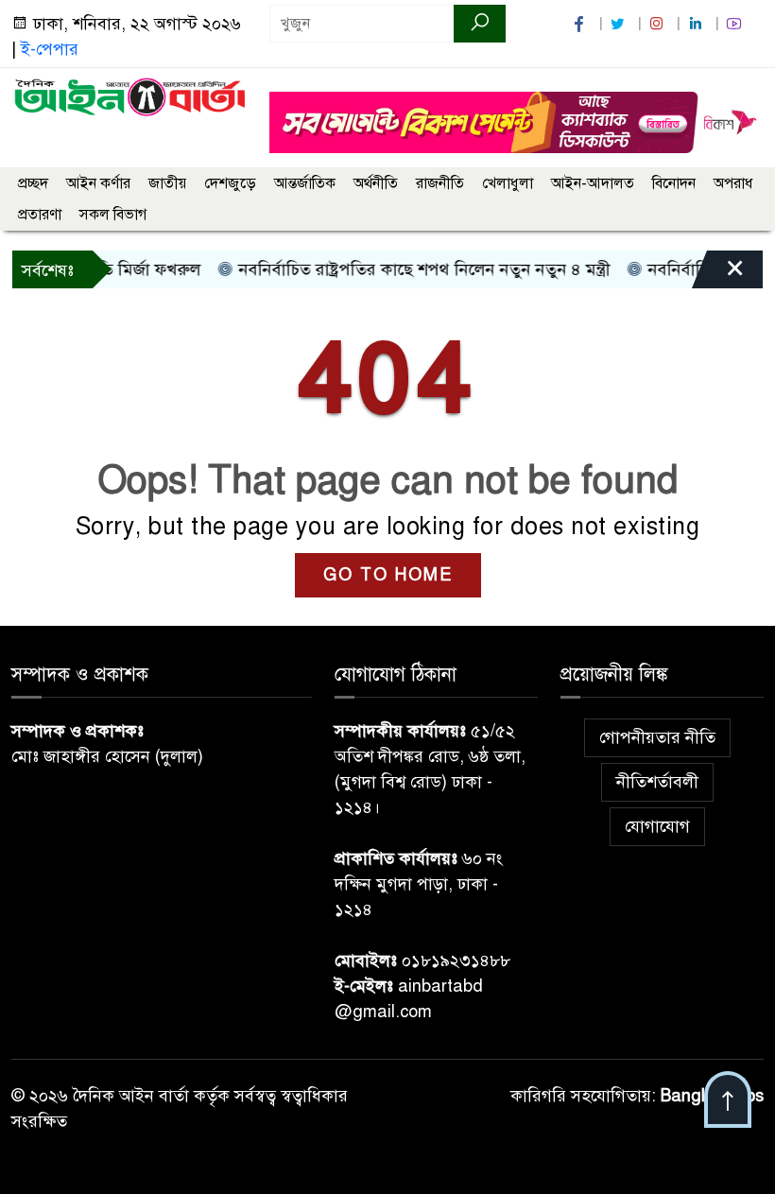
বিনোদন (674, 183)
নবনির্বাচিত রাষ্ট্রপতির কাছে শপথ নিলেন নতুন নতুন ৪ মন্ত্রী (407, 269)
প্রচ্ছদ (33, 183)
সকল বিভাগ (112, 214)
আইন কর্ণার (98, 183)
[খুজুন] (480, 24)
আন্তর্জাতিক (305, 183)
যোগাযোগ (657, 826)
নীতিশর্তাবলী (657, 781)
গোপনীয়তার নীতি (657, 737)
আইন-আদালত (592, 183)
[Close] (718, 274)
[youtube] (736, 24)
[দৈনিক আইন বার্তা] (129, 95)
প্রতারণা (39, 214)
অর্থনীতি (375, 183)
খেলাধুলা (507, 183)
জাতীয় (167, 183)
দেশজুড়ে (230, 183)
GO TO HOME (388, 574)
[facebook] (581, 24)
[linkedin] (697, 24)
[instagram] (658, 24)
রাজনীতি (440, 183)
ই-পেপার (49, 49)
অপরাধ (733, 183)
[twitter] (620, 24)
